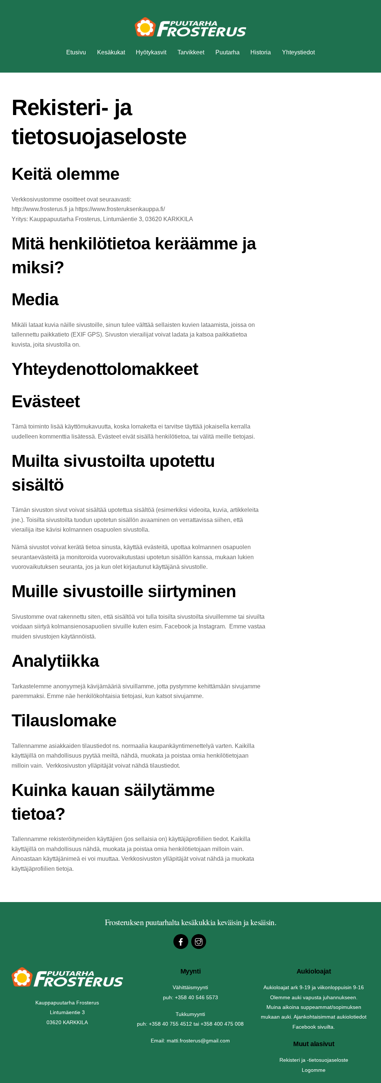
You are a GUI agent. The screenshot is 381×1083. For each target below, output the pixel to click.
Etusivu (76, 52)
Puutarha (227, 52)
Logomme (314, 1070)
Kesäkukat (111, 52)
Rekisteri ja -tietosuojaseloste (313, 1060)
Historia (260, 52)
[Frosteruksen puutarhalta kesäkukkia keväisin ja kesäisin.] (190, 33)
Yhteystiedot (298, 52)
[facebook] (180, 941)
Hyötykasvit (151, 52)
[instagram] (198, 941)
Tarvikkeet (190, 52)
